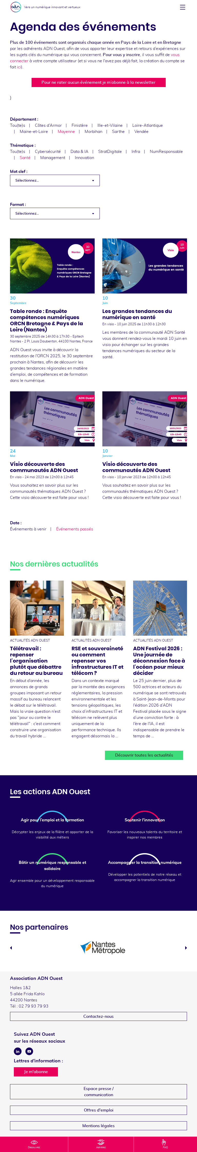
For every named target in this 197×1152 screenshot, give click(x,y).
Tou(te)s (17, 125)
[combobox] (55, 180)
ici (19, 67)
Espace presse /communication (99, 1092)
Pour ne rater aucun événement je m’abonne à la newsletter (98, 82)
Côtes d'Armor (48, 125)
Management (52, 158)
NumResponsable (166, 152)
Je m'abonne (36, 1072)
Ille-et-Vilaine (110, 125)
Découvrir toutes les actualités (144, 755)
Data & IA (79, 152)
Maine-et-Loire (34, 132)
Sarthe (118, 132)
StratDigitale (110, 152)
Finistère (80, 125)
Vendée (141, 132)
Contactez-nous (98, 1016)
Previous (11, 948)
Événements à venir (28, 529)
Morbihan (93, 132)
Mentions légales (98, 1126)
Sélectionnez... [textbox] (27, 180)
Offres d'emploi (98, 1110)
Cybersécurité (48, 152)
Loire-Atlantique (147, 125)
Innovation (84, 158)
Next (186, 948)
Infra (136, 152)
